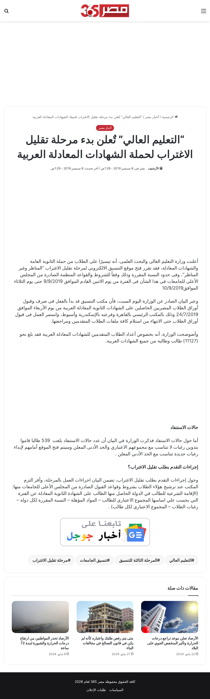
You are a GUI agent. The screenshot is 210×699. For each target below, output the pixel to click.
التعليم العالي (180, 560)
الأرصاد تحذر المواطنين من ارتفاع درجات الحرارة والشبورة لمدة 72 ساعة (44, 643)
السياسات (116, 690)
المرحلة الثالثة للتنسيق (138, 560)
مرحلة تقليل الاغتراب (50, 560)
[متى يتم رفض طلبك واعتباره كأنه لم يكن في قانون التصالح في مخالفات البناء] (105, 617)
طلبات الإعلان (96, 690)
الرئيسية (168, 117)
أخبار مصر (152, 117)
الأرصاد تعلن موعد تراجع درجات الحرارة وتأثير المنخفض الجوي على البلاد (172, 643)
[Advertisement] (105, 61)
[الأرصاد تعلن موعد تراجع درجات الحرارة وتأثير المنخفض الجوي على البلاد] (169, 617)
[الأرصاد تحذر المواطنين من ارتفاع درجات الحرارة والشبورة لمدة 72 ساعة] (40, 617)
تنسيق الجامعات (93, 560)
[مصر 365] (105, 11)
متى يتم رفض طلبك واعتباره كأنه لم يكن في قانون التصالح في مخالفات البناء (107, 643)
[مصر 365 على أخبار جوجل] (105, 531)
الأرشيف (153, 168)
